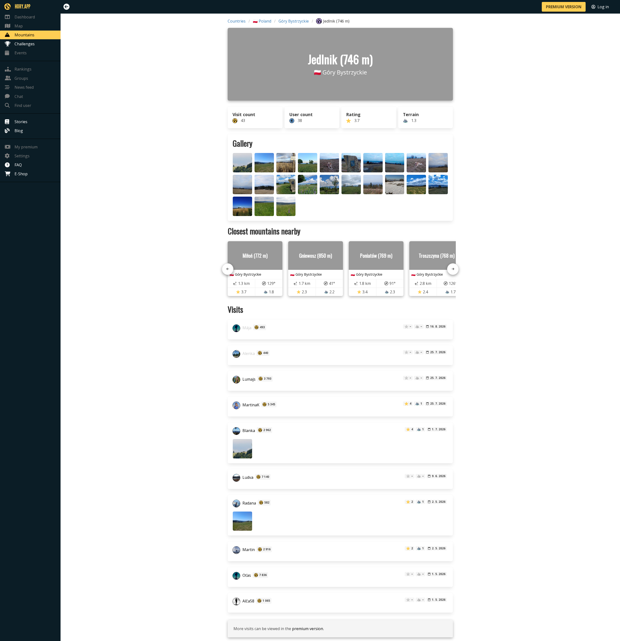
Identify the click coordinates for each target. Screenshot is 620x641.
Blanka (248, 430)
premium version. (308, 628)
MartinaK (250, 405)
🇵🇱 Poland (262, 21)
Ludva (247, 477)
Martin (248, 550)
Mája (246, 327)
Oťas (246, 575)
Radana (248, 503)
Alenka (248, 353)
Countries (237, 21)
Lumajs (248, 379)
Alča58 (247, 601)
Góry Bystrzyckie (294, 21)
